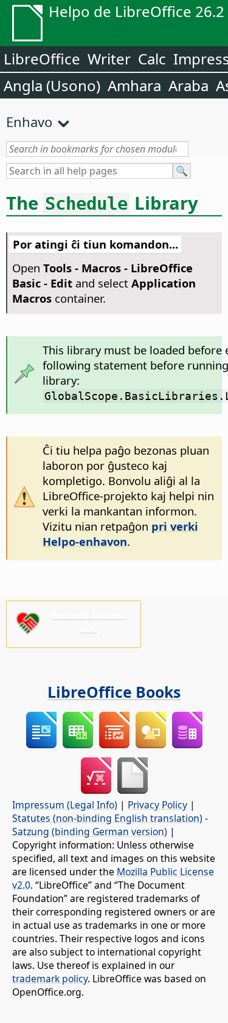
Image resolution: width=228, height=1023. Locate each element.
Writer (109, 59)
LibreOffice (42, 59)
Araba (188, 85)
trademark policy (50, 978)
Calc (152, 59)
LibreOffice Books (114, 691)
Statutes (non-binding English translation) (107, 818)
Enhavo (29, 121)
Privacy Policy (157, 804)
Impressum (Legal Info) (64, 804)
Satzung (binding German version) (89, 831)
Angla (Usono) (52, 85)
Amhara (134, 85)
